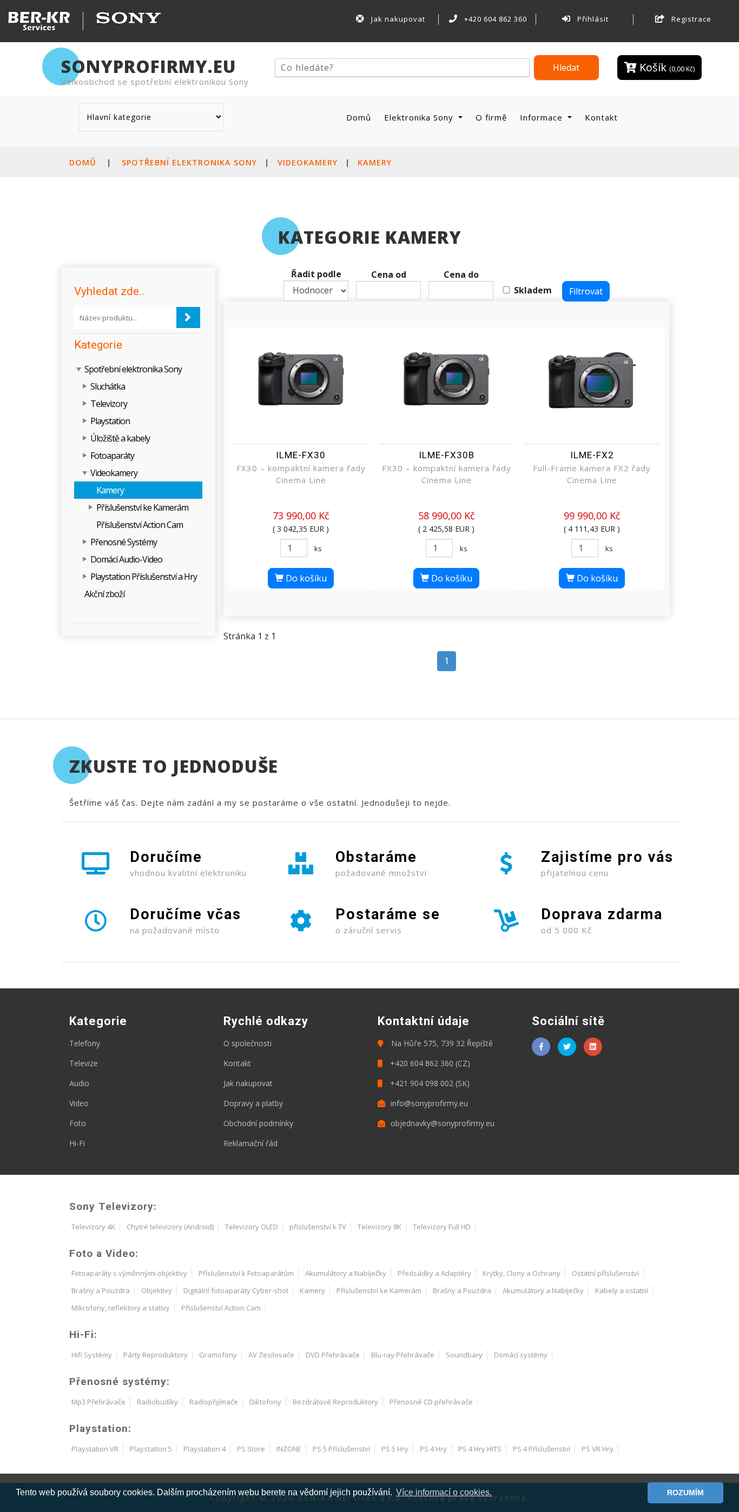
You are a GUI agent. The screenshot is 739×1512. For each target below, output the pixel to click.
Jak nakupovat (397, 19)
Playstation (110, 421)
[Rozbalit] (85, 386)
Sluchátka (107, 386)
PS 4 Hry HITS (480, 1449)
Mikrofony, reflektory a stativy (120, 1308)
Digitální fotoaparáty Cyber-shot (235, 1290)
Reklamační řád (250, 1143)
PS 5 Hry (394, 1449)
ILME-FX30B (446, 455)
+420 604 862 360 (494, 19)
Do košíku (305, 578)
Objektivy (156, 1290)
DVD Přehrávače (333, 1355)
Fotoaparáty (112, 455)
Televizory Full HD (442, 1227)
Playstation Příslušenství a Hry (143, 577)
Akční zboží (104, 594)
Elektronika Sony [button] (420, 117)
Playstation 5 (151, 1449)
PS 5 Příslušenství (341, 1449)
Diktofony (265, 1402)
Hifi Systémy (91, 1355)
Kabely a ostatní (621, 1290)
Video (79, 1103)
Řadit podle (316, 274)
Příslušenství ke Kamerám (142, 507)
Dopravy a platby (253, 1103)
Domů (360, 117)
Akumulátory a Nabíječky (345, 1273)
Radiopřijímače (213, 1402)
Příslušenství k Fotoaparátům (246, 1273)
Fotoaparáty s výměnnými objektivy (129, 1273)
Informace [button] (542, 117)
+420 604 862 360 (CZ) (429, 1063)
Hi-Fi (77, 1143)
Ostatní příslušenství (605, 1273)
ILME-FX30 (301, 455)
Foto (77, 1123)
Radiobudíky (157, 1402)
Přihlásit (592, 19)
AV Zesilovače (271, 1355)
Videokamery (308, 162)
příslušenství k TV (317, 1227)
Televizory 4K (93, 1227)
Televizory (108, 404)
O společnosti (247, 1043)
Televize (83, 1063)
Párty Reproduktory (155, 1355)
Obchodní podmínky (258, 1123)
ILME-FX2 (592, 455)
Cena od (388, 274)
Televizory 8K (379, 1227)
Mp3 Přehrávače (98, 1402)
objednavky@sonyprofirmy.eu (442, 1123)
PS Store (251, 1449)
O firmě (491, 117)
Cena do (461, 274)
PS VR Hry (597, 1449)
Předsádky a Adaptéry (434, 1273)
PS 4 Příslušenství (541, 1449)
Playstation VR (94, 1449)
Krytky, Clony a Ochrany (521, 1273)
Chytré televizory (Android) (170, 1227)
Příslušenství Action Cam (139, 525)
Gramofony (218, 1355)
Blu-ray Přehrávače (402, 1355)
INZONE (288, 1449)
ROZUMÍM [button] (685, 1492)
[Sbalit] (79, 369)
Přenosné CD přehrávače (431, 1402)
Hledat (566, 67)
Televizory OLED (251, 1227)
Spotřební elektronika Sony (189, 162)
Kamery (375, 162)
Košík (666, 67)
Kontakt (601, 117)
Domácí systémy (520, 1355)
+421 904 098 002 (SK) (429, 1083)
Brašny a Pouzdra (100, 1290)
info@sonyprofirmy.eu (429, 1103)
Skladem (533, 290)
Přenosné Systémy (123, 542)
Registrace (690, 19)
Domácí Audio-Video (126, 559)
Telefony (84, 1043)
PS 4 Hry (433, 1449)
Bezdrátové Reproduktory (335, 1402)
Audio (79, 1083)
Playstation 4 (204, 1449)
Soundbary (464, 1355)
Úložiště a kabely (120, 438)
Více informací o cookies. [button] (444, 1492)
